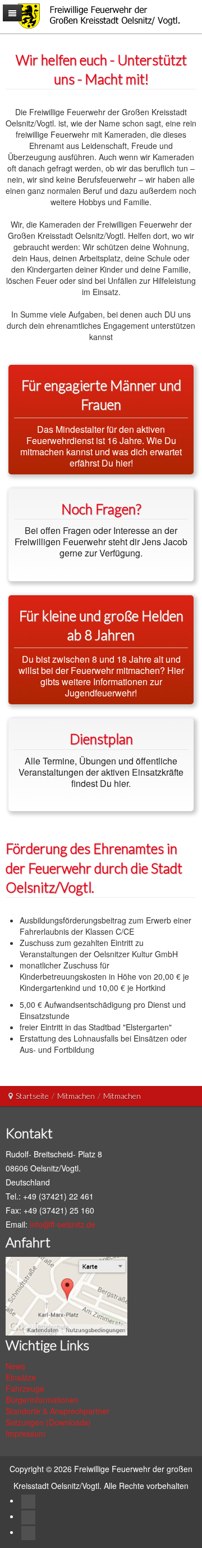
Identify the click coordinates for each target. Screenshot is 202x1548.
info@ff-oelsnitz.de (62, 1224)
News (15, 1366)
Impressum (25, 1433)
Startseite (32, 1096)
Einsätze (21, 1377)
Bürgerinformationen (42, 1399)
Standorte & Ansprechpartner (57, 1410)
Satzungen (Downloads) (48, 1422)
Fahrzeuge (25, 1388)
